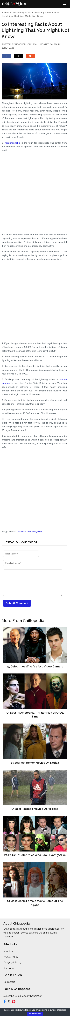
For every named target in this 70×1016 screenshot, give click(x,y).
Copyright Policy (12, 962)
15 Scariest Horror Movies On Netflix (35, 762)
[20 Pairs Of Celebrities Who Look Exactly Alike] (34, 833)
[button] (65, 4)
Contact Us (9, 982)
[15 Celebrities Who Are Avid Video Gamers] (34, 645)
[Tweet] (18, 57)
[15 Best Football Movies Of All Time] (34, 787)
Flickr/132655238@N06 (29, 531)
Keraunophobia (12, 143)
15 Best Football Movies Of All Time (35, 808)
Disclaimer (8, 968)
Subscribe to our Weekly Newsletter (22, 996)
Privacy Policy (10, 957)
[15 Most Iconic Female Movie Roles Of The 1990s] (34, 879)
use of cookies (59, 1010)
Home (5, 12)
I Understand (35, 1014)
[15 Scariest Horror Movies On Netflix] (34, 741)
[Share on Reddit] (30, 57)
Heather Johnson (26, 44)
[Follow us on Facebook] (4, 1002)
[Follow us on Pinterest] (13, 1002)
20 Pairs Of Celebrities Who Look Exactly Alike (35, 855)
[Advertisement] (35, 189)
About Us (8, 951)
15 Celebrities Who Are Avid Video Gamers (35, 666)
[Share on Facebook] (6, 57)
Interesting (18, 12)
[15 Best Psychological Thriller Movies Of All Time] (34, 691)
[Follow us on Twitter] (8, 1002)
